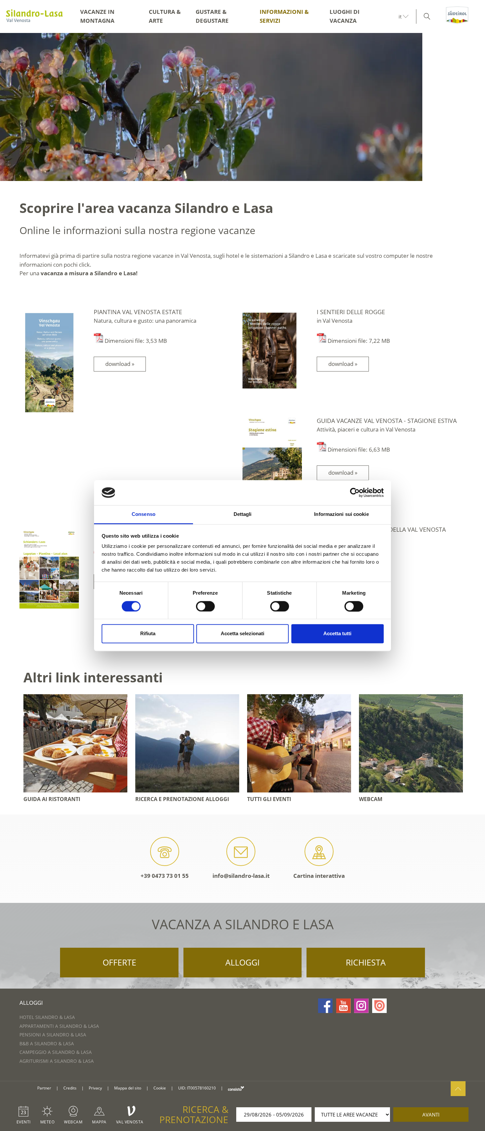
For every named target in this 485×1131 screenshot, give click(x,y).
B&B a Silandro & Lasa (46, 1043)
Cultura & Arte (165, 16)
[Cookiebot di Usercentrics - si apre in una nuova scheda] (355, 492)
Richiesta (366, 962)
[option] (242, 107)
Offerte (119, 962)
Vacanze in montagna (97, 16)
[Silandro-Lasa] (34, 16)
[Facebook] (325, 1005)
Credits (70, 1088)
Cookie (159, 1088)
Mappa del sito (127, 1088)
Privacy (95, 1088)
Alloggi (242, 962)
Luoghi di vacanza (345, 16)
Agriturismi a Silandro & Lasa (56, 1061)
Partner (44, 1088)
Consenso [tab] (143, 514)
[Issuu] (379, 1005)
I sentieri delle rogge (351, 312)
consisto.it (236, 1088)
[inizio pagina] (458, 1088)
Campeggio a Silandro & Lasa (55, 1052)
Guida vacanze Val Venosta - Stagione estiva (387, 421)
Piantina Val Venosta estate (138, 312)
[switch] (205, 606)
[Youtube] (343, 1005)
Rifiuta (147, 634)
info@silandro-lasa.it (241, 875)
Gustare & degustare (212, 16)
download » (119, 364)
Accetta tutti (337, 634)
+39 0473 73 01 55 (165, 875)
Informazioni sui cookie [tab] (341, 514)
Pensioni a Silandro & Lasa (52, 1034)
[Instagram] (361, 1005)
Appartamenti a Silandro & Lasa (59, 1026)
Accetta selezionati (242, 634)
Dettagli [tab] (243, 514)
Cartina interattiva (319, 875)
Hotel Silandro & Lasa (47, 1017)
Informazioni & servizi (284, 16)
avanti (430, 1114)
